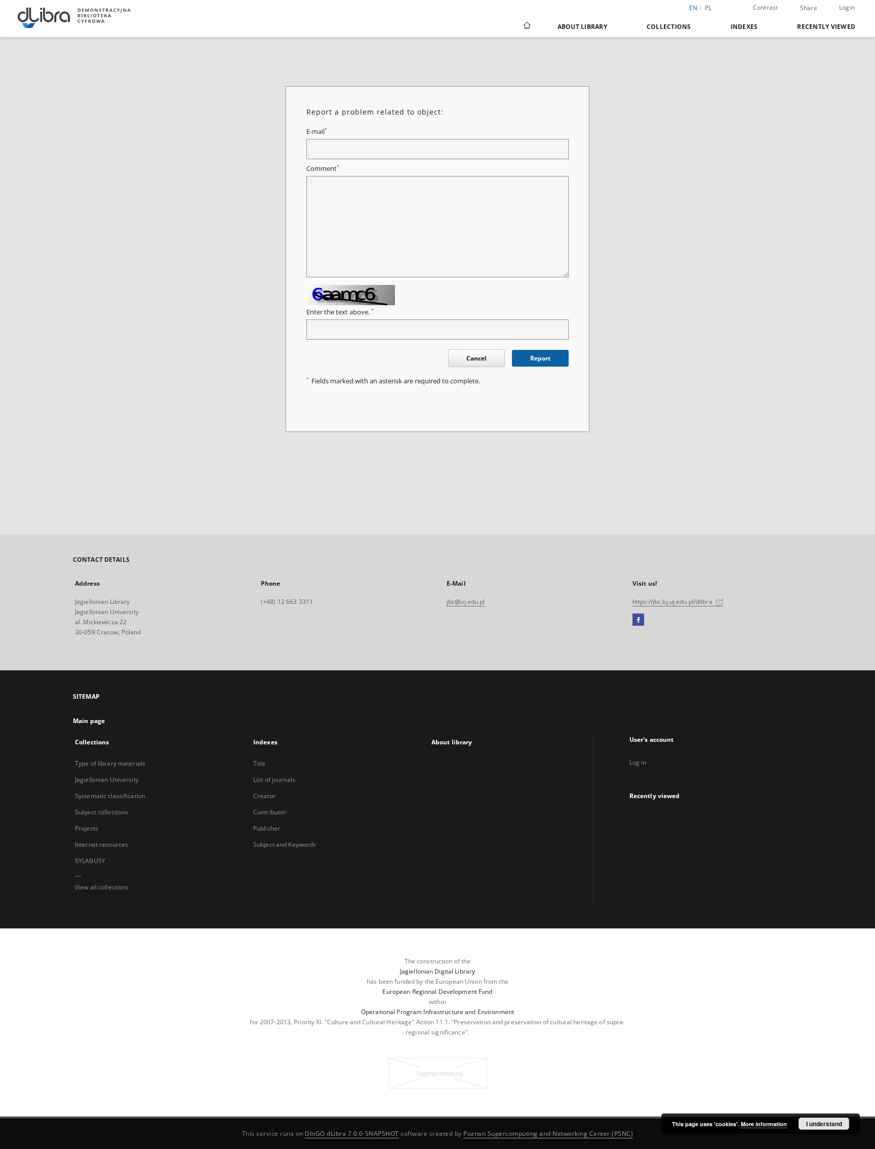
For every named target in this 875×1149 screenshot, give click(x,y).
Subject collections (101, 812)
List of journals (274, 779)
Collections (669, 26)
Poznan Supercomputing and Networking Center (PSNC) (548, 1133)
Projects (86, 828)
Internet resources (101, 844)
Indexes (744, 26)
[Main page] (526, 26)
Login (847, 7)
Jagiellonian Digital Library (437, 971)
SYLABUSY (90, 860)
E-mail (316, 131)
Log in (638, 762)
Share (808, 8)
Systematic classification (110, 796)
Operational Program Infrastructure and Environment (437, 1012)
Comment (322, 168)
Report (540, 358)
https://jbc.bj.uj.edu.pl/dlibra (673, 601)
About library (582, 26)
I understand (824, 1123)
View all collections (102, 887)
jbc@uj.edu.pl (466, 601)
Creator (264, 796)
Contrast (765, 7)
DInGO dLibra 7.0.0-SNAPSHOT (352, 1133)
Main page (89, 720)
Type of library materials (110, 763)
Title (259, 763)
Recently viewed (826, 26)
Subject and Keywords (284, 844)
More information (764, 1124)
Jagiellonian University (107, 779)
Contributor (269, 812)
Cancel (476, 358)
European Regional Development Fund (437, 991)
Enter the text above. (340, 312)
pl (708, 8)
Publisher (266, 828)
